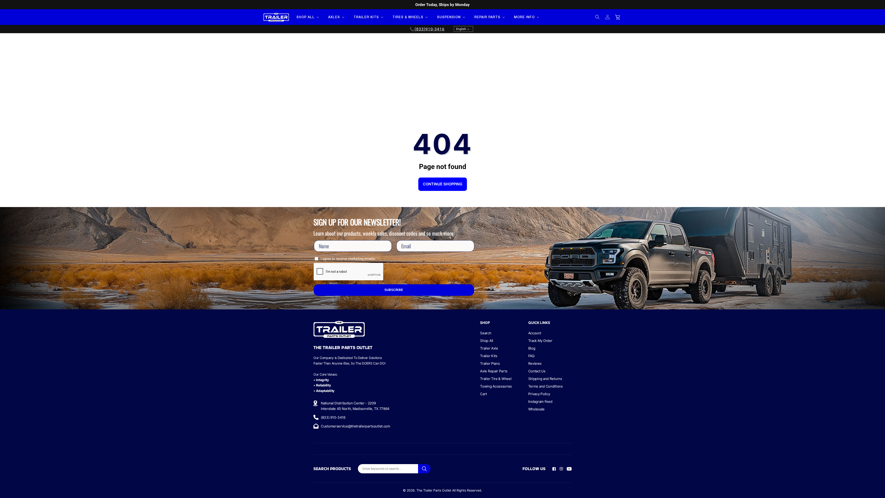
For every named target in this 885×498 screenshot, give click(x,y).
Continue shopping (442, 184)
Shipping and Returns (545, 378)
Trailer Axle (489, 348)
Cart (483, 394)
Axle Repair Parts (493, 371)
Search (485, 333)
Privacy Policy (539, 394)
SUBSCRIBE (393, 290)
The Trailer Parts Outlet (433, 490)
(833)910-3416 (430, 29)
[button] (307, 17)
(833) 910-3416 (333, 417)
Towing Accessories (496, 386)
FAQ (531, 356)
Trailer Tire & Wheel (495, 378)
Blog (531, 348)
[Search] (424, 468)
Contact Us (537, 371)
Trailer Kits (488, 356)
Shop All (486, 340)
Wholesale (536, 409)
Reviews (535, 363)
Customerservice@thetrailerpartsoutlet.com (355, 426)
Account (534, 333)
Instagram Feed (540, 401)
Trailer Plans (490, 363)
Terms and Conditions (545, 386)
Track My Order (540, 340)
